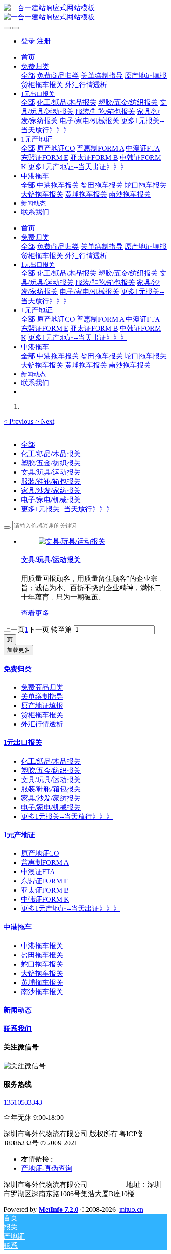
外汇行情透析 (42, 724)
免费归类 (18, 669)
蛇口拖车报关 (42, 964)
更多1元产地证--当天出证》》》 (70, 908)
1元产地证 (19, 835)
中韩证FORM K (45, 899)
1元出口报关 (23, 742)
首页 (28, 57)
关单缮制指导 (42, 696)
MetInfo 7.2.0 (58, 1209)
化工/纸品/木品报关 (51, 453)
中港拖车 (18, 927)
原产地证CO (40, 853)
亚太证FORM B (45, 890)
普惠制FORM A (45, 862)
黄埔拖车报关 (42, 982)
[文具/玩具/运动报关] (72, 541)
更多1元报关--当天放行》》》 (67, 509)
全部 (28, 75)
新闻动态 (18, 1010)
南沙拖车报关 (42, 991)
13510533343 (23, 1102)
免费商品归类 (42, 687)
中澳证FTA (38, 871)
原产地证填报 (42, 705)
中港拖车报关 (42, 945)
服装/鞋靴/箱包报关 (51, 481)
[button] (19, 421)
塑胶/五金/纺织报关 (51, 463)
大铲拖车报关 (42, 973)
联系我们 (18, 1028)
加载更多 (18, 650)
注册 (44, 41)
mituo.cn (131, 1209)
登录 (28, 41)
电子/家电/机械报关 (51, 499)
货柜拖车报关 (42, 715)
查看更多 (35, 613)
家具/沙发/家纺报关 (51, 490)
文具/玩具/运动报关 (51, 472)
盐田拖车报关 (42, 955)
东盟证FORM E (44, 881)
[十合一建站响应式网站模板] (85, 13)
